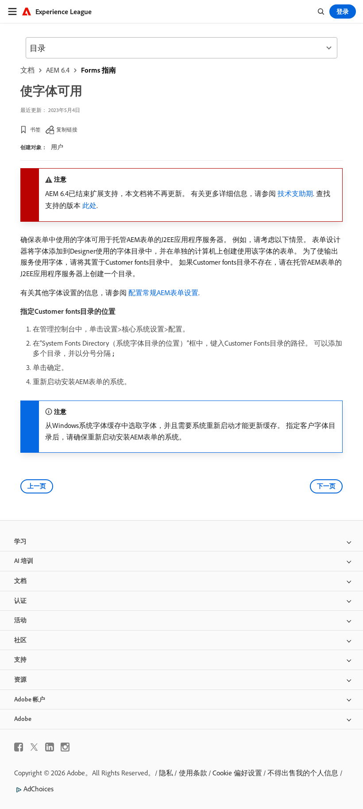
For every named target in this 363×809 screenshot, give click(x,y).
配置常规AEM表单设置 (163, 292)
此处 (89, 205)
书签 (35, 129)
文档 (27, 69)
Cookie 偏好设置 (237, 772)
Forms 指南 (98, 69)
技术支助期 (295, 193)
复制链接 (66, 129)
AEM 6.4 (58, 69)
